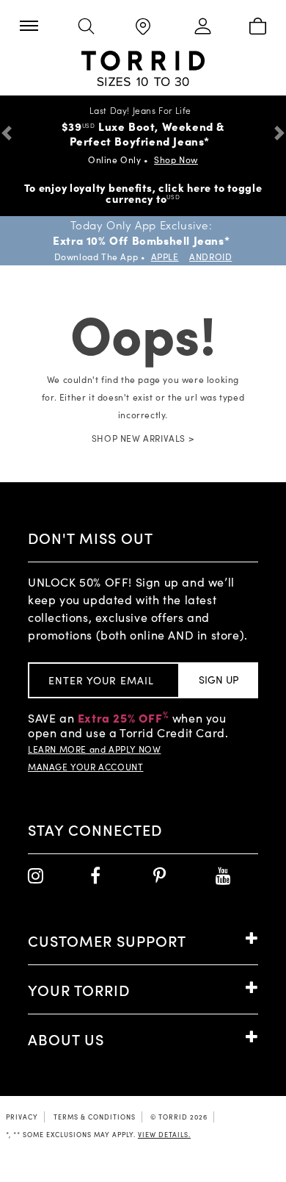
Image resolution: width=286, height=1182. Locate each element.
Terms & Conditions (95, 1116)
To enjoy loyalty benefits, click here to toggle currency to (143, 193)
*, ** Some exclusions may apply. (98, 1134)
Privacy (22, 1116)
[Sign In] (200, 27)
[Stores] (143, 27)
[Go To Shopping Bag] (257, 27)
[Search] (85, 27)
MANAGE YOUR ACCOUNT (85, 767)
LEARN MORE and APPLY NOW (94, 749)
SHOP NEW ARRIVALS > (143, 438)
